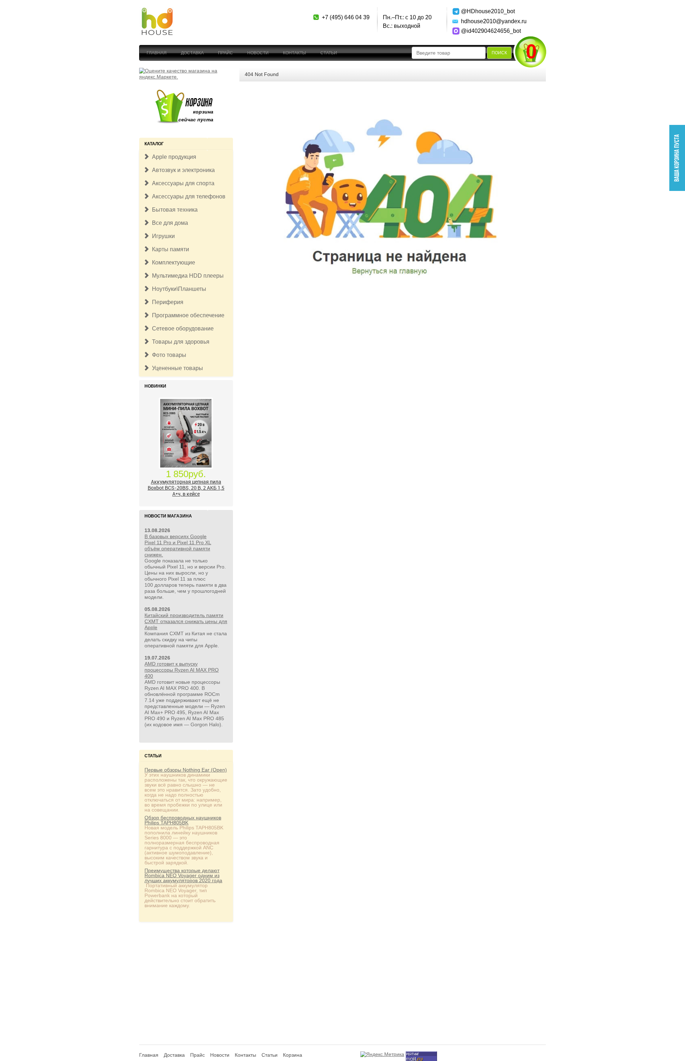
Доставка (192, 52)
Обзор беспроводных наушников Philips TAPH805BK (182, 820)
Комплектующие (172, 262)
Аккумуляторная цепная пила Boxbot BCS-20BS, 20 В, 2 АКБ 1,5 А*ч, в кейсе (186, 487)
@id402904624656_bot (486, 31)
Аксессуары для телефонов (187, 196)
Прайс (225, 52)
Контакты (294, 52)
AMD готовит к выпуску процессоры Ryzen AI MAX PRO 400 (181, 670)
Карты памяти (169, 249)
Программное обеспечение (186, 315)
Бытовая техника (173, 210)
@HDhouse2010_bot (486, 11)
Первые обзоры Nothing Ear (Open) (185, 770)
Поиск (499, 52)
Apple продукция (172, 157)
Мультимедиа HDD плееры (186, 276)
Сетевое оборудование (181, 328)
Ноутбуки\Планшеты (177, 289)
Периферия (166, 302)
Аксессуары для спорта (181, 183)
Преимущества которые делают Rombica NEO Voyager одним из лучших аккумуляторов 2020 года (183, 875)
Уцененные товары (176, 368)
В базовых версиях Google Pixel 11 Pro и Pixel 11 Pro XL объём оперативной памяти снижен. (177, 545)
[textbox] (449, 53)
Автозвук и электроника (182, 170)
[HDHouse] (157, 11)
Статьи (328, 52)
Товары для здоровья (179, 342)
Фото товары (167, 355)
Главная (157, 52)
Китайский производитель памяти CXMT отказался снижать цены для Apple (185, 621)
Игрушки (162, 236)
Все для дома (168, 223)
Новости (258, 52)
